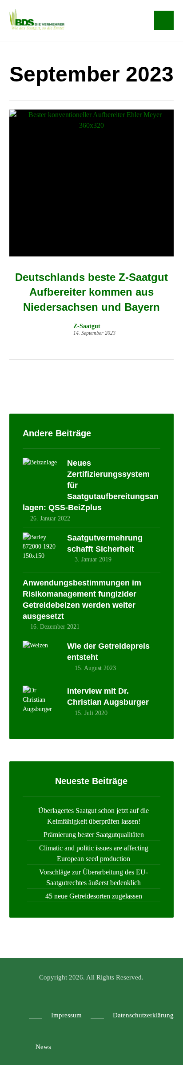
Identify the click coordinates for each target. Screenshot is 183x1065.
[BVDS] (36, 19)
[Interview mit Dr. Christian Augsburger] (40, 703)
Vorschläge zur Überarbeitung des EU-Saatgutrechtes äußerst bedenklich (93, 877)
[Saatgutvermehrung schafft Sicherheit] (40, 550)
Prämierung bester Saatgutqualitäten (94, 834)
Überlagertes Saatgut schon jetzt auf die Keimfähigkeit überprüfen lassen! (93, 816)
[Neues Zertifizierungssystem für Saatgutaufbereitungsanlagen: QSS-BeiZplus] (40, 475)
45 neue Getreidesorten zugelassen (93, 896)
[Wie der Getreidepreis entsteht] (40, 658)
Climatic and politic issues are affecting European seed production (93, 853)
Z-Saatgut (86, 326)
